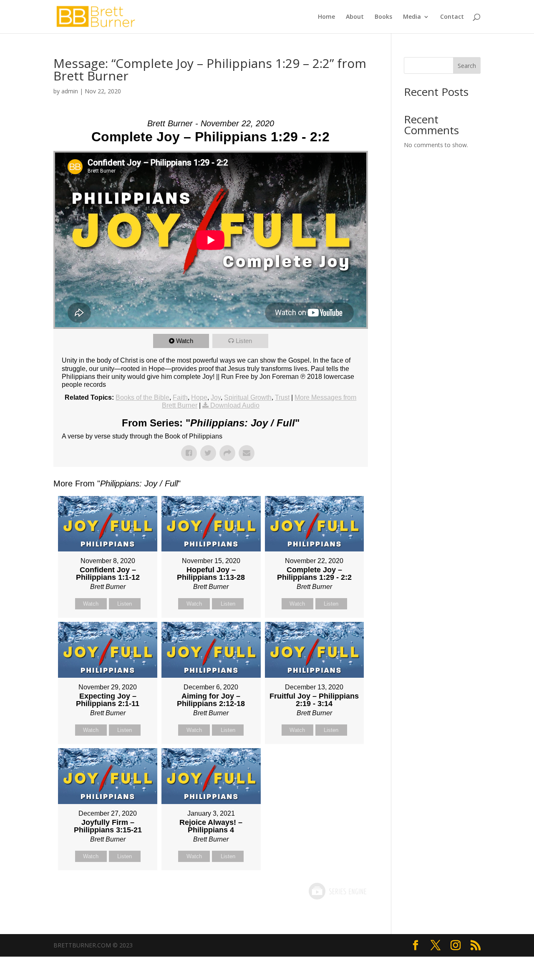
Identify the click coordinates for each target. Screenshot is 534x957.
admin (69, 91)
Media (412, 17)
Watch (184, 340)
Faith (180, 397)
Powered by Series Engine (337, 891)
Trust (282, 397)
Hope (199, 397)
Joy (216, 397)
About (355, 17)
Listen (244, 340)
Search (467, 66)
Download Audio (234, 405)
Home (326, 17)
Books (383, 17)
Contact (452, 17)
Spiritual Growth (248, 397)
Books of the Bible (142, 397)
